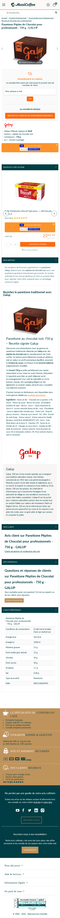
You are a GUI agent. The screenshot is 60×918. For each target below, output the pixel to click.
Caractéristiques (12, 610)
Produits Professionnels (17, 18)
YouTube (36, 802)
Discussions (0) (10, 562)
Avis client (8, 527)
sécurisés (29, 751)
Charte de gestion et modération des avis (22, 552)
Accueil (4, 18)
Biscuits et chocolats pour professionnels (17, 21)
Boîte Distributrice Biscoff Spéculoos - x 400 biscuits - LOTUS (29, 212)
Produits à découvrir (13, 167)
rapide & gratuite (31, 734)
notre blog (47, 802)
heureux (25, 767)
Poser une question (14, 600)
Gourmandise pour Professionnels (41, 18)
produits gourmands (36, 395)
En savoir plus (30, 850)
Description (9, 260)
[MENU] (4, 5)
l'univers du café (32, 714)
